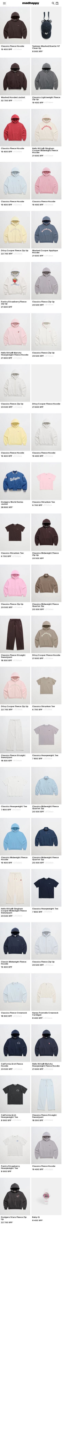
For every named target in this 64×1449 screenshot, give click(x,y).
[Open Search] (53, 3)
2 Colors (17, 100)
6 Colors (49, 356)
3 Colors (49, 609)
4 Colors (17, 49)
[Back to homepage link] (30, 3)
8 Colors (17, 151)
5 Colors (47, 505)
